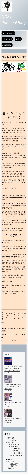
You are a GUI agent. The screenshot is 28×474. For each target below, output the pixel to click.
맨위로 (14, 341)
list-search (7, 39)
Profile (18, 39)
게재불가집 (13, 444)
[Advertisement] (14, 89)
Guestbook (7, 45)
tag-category (8, 33)
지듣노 (12, 466)
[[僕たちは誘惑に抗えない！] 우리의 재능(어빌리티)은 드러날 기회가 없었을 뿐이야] (8, 361)
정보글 (9, 468)
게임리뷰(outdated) (16, 455)
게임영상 (13, 464)
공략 (8, 459)
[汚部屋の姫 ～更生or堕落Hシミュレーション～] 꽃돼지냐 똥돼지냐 (13, 387)
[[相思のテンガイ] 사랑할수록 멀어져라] (8, 413)
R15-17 (15, 451)
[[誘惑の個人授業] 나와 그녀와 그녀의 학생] (8, 397)
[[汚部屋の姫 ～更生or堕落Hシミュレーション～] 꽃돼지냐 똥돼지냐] (8, 379)
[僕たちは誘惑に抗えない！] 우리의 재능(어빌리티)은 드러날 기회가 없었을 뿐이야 (13, 369)
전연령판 (16, 448)
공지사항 (10, 438)
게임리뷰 (13, 446)
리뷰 (8, 442)
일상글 (18, 316)
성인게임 (16, 453)
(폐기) (12, 440)
